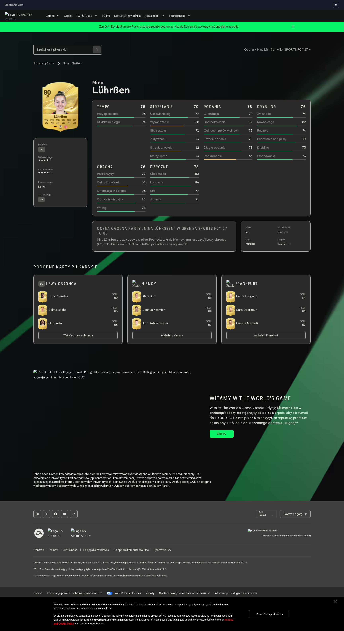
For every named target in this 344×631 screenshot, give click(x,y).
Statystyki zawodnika (127, 16)
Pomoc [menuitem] (37, 593)
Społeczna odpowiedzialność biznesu (182, 593)
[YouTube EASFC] (64, 514)
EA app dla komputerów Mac (131, 550)
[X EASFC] (46, 514)
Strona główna (43, 63)
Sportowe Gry (162, 550)
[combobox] (266, 514)
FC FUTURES (84, 16)
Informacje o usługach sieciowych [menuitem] (236, 593)
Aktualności (152, 16)
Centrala (38, 550)
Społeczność (177, 16)
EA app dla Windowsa (96, 550)
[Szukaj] (97, 49)
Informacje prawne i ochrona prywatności (72, 593)
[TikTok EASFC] (74, 514)
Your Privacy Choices (269, 614)
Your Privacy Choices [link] (128, 593)
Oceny (68, 16)
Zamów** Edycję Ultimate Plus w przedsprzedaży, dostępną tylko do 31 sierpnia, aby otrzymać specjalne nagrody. (169, 26)
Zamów (53, 550)
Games (50, 16)
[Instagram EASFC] (37, 514)
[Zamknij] (293, 27)
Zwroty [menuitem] (150, 593)
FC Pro (106, 16)
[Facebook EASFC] (55, 514)
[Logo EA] (39, 533)
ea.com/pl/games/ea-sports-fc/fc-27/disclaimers (140, 575)
